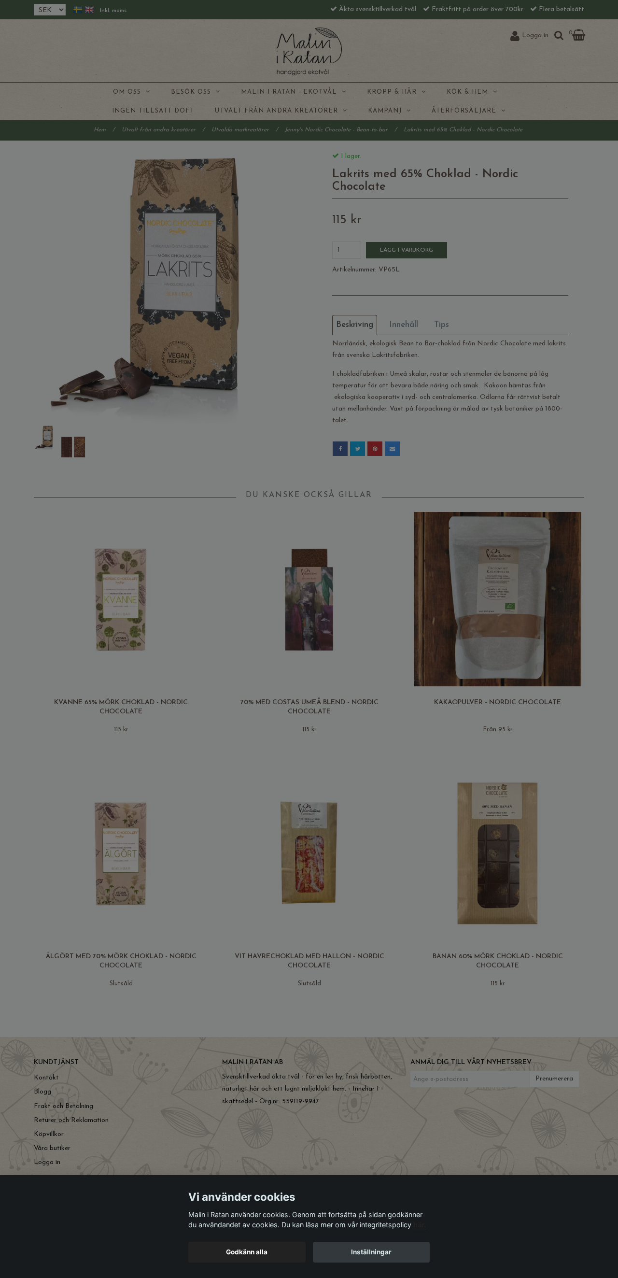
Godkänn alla (246, 1252)
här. (419, 1225)
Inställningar (371, 1252)
